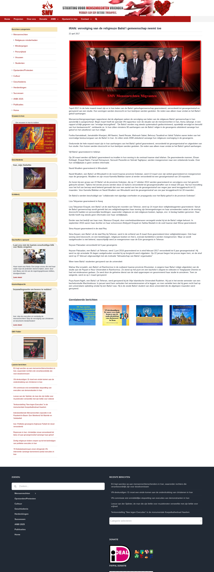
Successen (18, 93)
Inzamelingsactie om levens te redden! (32, 289)
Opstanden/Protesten (23, 70)
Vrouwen (19, 57)
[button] (96, 19)
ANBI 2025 (18, 99)
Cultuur (16, 76)
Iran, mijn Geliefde (22, 165)
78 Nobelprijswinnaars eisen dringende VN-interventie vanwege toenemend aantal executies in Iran (33, 451)
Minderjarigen (21, 46)
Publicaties (18, 104)
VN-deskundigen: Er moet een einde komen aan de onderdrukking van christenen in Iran (152, 492)
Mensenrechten (20, 34)
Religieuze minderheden (26, 40)
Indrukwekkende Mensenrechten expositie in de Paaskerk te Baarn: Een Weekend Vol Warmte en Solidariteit (32, 415)
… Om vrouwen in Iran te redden (26, 123)
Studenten (20, 63)
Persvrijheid (20, 52)
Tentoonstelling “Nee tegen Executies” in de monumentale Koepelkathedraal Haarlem (150, 512)
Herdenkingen (19, 87)
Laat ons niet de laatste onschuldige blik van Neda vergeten (33, 246)
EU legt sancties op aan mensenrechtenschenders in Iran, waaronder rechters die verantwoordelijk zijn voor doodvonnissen (34, 371)
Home (16, 110)
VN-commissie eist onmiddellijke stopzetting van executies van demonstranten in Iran (150, 498)
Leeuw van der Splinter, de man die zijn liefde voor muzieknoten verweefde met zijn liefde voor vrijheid (154, 505)
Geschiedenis (19, 82)
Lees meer (17, 277)
